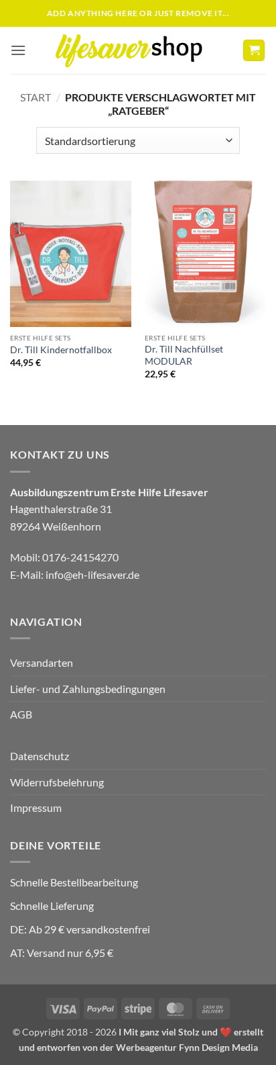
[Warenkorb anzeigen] (254, 51)
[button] (18, 50)
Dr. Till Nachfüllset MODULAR (184, 355)
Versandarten (41, 662)
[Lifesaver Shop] (136, 50)
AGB (21, 714)
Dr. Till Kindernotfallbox (61, 349)
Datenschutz (39, 755)
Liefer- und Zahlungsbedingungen (87, 688)
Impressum (36, 807)
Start (35, 97)
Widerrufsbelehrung (57, 782)
